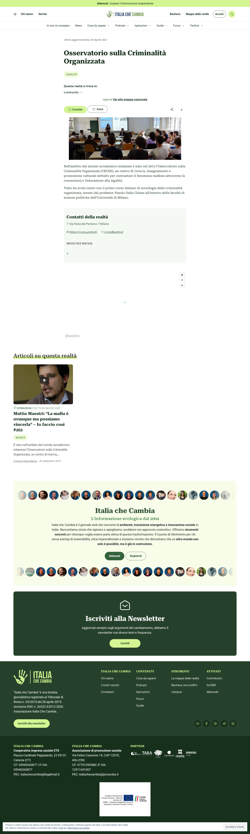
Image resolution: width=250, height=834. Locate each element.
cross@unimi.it (113, 232)
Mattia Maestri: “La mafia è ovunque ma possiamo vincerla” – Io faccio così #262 (41, 421)
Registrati (136, 556)
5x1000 (211, 685)
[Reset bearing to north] (182, 284)
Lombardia (71, 92)
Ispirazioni (143, 692)
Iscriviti (125, 643)
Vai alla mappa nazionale (130, 99)
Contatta (77, 109)
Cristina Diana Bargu (25, 461)
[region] (125, 305)
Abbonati (114, 556)
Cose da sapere (146, 678)
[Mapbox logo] (72, 336)
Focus (140, 699)
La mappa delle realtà (185, 678)
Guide (140, 705)
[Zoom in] (182, 274)
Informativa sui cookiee (79, 828)
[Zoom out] (182, 279)
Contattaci (107, 692)
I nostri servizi (110, 685)
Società (20, 437)
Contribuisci (214, 678)
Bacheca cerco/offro (184, 685)
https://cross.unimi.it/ (83, 232)
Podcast (141, 685)
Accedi (219, 14)
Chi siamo (107, 678)
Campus (176, 692)
